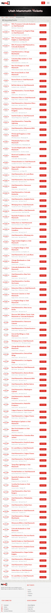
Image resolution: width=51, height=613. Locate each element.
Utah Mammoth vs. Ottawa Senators (23, 328)
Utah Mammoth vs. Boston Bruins (22, 373)
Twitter (5, 607)
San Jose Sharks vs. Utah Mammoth (23, 367)
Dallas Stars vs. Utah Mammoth (22, 223)
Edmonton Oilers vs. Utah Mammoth (23, 97)
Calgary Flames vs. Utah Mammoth (23, 410)
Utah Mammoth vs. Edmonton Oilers (23, 103)
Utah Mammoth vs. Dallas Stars (22, 505)
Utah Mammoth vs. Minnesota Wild (23, 128)
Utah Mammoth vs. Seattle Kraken (23, 442)
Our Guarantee (31, 610)
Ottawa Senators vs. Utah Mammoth (23, 161)
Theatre (30, 595)
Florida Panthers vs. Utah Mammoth (23, 471)
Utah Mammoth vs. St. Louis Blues (23, 174)
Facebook (6, 605)
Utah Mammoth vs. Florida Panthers (23, 459)
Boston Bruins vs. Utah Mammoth (22, 79)
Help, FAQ (30, 609)
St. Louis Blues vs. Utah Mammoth (23, 448)
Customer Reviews (8, 610)
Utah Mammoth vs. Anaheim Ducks (23, 199)
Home (3, 17)
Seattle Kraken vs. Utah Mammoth (23, 116)
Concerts (30, 593)
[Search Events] (43, 3)
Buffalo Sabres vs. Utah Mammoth (23, 85)
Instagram (6, 608)
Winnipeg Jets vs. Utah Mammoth (22, 205)
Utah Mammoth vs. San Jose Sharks (23, 179)
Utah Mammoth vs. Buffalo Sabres (23, 384)
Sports (6, 17)
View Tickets (42, 25)
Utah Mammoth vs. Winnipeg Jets (22, 235)
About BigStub (31, 605)
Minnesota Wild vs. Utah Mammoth (23, 210)
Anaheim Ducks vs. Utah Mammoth (23, 510)
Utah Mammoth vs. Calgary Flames (23, 416)
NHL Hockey (12, 17)
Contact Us (30, 607)
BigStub (16, 587)
